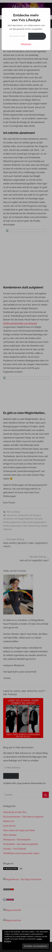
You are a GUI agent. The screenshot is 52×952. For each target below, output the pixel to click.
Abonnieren (37, 36)
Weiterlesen (26, 44)
